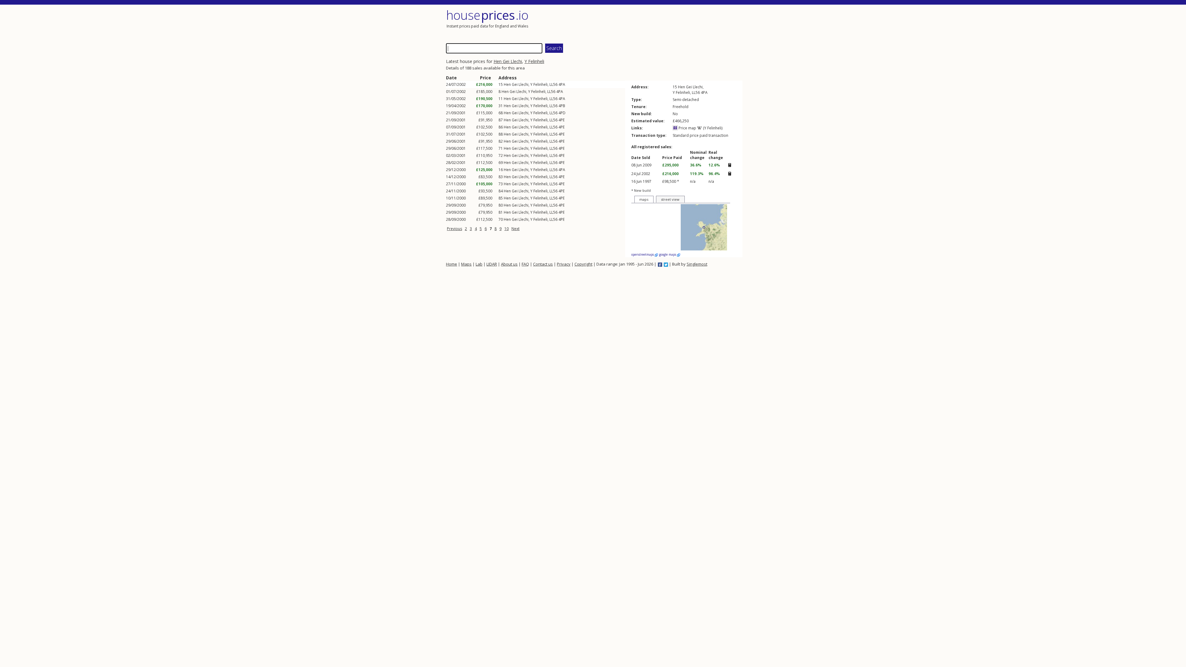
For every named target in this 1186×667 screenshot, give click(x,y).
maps (643, 199)
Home (451, 264)
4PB (561, 105)
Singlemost (697, 264)
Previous (454, 228)
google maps (668, 254)
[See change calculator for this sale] (729, 165)
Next (515, 228)
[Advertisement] (668, 23)
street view (670, 199)
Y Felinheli (534, 61)
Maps (466, 264)
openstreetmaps (643, 254)
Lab (479, 264)
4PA (561, 84)
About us (509, 264)
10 (506, 228)
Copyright (583, 264)
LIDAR (491, 264)
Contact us (543, 264)
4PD (562, 112)
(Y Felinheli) (712, 128)
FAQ (525, 264)
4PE (561, 120)
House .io (487, 14)
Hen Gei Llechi (508, 61)
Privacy (563, 264)
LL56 (553, 84)
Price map (687, 128)
